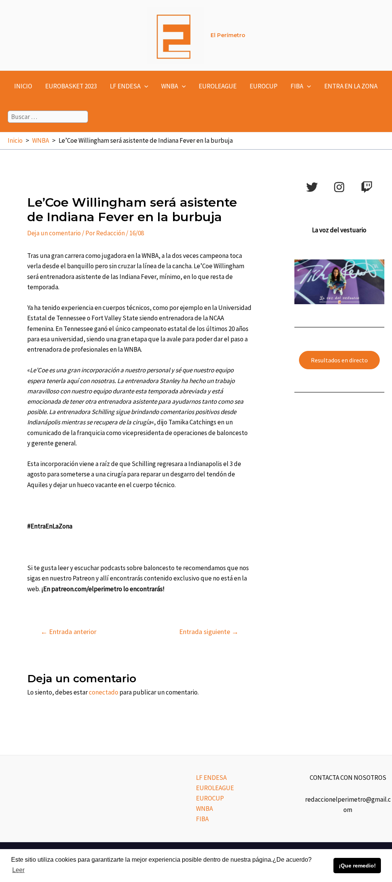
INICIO (23, 86)
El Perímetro (228, 35)
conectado (103, 692)
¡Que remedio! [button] (357, 865)
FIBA (297, 86)
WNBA (169, 86)
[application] (144, 86)
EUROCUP (264, 86)
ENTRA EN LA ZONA (350, 86)
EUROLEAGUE (218, 86)
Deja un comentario (54, 233)
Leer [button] (18, 870)
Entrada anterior (68, 631)
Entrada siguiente (208, 631)
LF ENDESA (125, 86)
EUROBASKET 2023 (71, 86)
